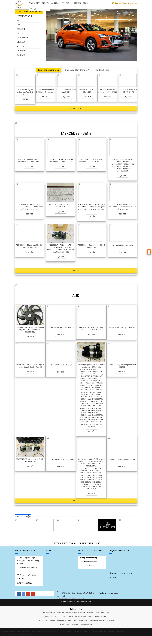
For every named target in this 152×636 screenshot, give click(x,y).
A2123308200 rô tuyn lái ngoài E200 (66, 91)
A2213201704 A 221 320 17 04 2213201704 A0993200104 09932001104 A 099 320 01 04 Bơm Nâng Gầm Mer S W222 (60, 248)
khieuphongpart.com (83, 601)
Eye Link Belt (43, 621)
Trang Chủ (34, 3)
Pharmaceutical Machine (84, 617)
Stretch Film (82, 621)
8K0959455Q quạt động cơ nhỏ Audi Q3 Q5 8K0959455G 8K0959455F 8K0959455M (30, 329)
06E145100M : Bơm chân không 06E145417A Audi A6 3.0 (91, 328)
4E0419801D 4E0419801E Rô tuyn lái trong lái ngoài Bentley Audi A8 (30, 366)
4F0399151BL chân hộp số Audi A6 (122, 328)
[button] (70, 3)
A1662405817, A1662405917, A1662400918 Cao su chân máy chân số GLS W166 (122, 207)
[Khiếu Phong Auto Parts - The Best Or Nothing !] (19, 4)
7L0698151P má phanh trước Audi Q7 (122, 459)
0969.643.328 (32, 568)
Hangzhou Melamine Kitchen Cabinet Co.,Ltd (34, 631)
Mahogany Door (86, 625)
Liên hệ (77, 3)
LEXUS (20, 33)
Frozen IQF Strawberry (62, 631)
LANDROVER (22, 38)
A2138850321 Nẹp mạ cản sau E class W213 (60, 206)
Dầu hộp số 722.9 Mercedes (122, 245)
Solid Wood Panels (66, 617)
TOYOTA (21, 46)
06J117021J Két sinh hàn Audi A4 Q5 (60, 459)
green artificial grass (107, 631)
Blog (85, 3)
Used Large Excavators (69, 625)
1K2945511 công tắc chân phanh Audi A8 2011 (122, 366)
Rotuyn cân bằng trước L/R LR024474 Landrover (45, 91)
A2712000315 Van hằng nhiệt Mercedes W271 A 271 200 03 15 (91, 160)
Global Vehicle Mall (90, 631)
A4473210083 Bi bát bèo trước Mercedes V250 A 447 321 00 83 (29, 160)
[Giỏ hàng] (54, 9)
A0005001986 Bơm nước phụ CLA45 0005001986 (91, 246)
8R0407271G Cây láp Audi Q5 (61, 365)
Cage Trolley (120, 631)
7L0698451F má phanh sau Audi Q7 (61, 328)
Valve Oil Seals (51, 617)
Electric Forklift (93, 613)
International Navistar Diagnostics (102, 621)
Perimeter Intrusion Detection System (71, 613)
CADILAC (21, 55)
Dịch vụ (45, 3)
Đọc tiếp (25, 99)
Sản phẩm (55, 3)
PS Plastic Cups (49, 613)
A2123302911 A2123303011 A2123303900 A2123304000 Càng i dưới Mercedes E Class (29, 207)
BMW (19, 25)
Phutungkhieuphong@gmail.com (30, 575)
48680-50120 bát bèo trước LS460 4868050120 (107, 91)
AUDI (19, 20)
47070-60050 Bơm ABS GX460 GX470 (128, 91)
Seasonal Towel (101, 617)
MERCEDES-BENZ (24, 16)
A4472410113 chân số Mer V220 (87, 91)
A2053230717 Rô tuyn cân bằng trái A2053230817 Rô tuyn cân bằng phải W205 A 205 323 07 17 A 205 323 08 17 (91, 208)
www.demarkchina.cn (8, 631)
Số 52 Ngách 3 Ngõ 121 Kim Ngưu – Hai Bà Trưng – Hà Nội (28, 561)
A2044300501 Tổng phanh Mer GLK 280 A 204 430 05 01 (29, 246)
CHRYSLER (22, 51)
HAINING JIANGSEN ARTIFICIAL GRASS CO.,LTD (21, 634)
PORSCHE (21, 29)
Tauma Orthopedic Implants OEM (63, 621)
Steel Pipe (105, 613)
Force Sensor (77, 631)
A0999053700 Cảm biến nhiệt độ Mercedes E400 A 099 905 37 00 (60, 160)
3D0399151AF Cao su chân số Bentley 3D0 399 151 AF (30, 460)
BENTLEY (21, 42)
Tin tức (65, 3)
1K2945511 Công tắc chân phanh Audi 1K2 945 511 (25, 92)
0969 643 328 (132, 3)
